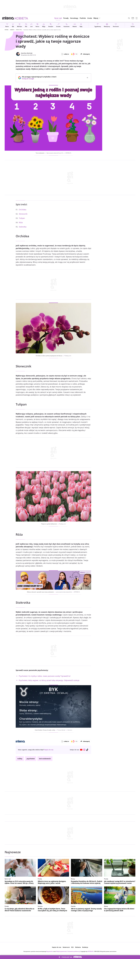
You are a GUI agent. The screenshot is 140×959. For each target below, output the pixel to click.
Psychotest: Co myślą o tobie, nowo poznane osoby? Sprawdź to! (44, 676)
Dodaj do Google (38, 79)
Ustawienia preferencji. (73, 951)
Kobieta (12, 29)
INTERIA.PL (91, 951)
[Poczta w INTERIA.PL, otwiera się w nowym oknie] (133, 18)
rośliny (19, 759)
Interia (6, 29)
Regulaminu (49, 951)
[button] (74, 18)
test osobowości (45, 759)
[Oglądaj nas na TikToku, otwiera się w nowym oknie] (87, 750)
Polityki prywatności (61, 951)
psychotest (31, 759)
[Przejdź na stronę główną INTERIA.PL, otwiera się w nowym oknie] (8, 18)
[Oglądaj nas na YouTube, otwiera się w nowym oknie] (81, 750)
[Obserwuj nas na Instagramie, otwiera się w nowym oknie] (84, 750)
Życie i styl (19, 29)
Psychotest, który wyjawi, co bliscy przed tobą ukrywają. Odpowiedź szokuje (49, 680)
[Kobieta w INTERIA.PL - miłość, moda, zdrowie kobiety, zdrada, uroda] (21, 18)
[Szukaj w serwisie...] (129, 18)
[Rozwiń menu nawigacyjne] (136, 18)
